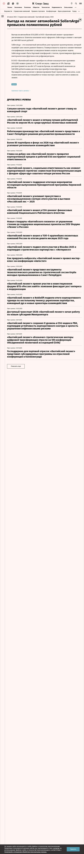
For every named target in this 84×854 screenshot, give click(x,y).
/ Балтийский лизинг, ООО (44, 17)
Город (74, 11)
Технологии (46, 7)
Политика (27, 7)
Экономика (18, 7)
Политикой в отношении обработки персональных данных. (25, 852)
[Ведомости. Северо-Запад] (42, 3)
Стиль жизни (68, 7)
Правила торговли (38, 11)
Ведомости (8, 11)
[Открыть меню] (80, 3)
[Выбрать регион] (72, 3)
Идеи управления (64, 11)
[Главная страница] (33, 3)
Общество (36, 7)
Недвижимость (57, 7)
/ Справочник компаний (26, 17)
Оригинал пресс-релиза (20, 91)
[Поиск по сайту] (76, 3)
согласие (56, 848)
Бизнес (10, 7)
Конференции (51, 11)
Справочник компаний (22, 11)
